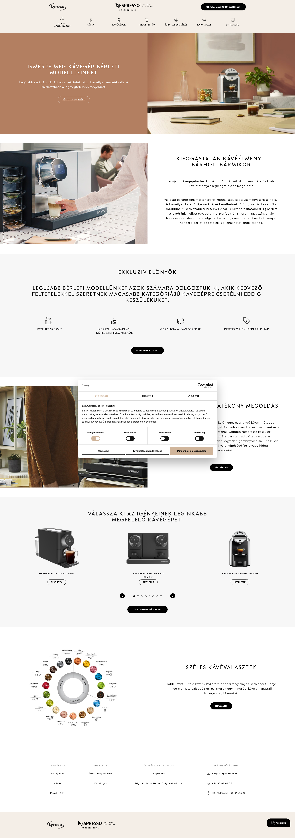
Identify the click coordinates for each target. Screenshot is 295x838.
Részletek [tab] (147, 395)
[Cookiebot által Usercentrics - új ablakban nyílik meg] (199, 385)
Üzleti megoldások (100, 773)
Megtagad (103, 450)
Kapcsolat (159, 773)
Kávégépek (58, 773)
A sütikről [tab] (193, 395)
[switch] (130, 438)
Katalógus (100, 783)
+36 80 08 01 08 (222, 783)
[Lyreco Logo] (57, 6)
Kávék (57, 783)
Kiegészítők (57, 793)
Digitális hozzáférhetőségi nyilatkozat (159, 783)
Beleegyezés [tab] (101, 395)
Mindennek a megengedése (191, 450)
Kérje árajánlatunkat (224, 773)
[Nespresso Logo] (134, 6)
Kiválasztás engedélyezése (147, 450)
